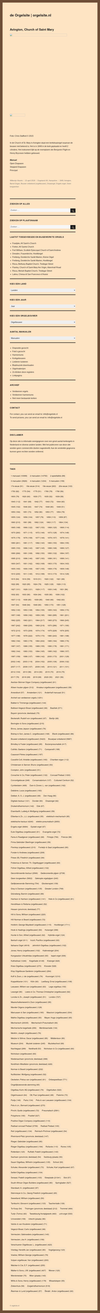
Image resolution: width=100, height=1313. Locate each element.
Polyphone (18, 1115)
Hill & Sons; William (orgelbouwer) (28, 914)
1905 (15, 568)
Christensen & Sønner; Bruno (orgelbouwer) (32, 764)
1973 (27, 630)
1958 (27, 615)
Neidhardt (35, 1048)
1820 (26, 496)
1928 (27, 589)
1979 (40, 635)
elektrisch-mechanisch (58, 816)
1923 (26, 584)
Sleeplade (53, 1177)
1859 (63, 517)
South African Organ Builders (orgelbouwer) (32, 1182)
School (58, 1162)
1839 (59, 496)
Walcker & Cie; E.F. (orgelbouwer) (28, 1265)
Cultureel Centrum (64, 780)
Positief (34, 1115)
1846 (27, 506)
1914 (64, 573)
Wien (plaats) (37, 1275)
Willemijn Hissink (16, 180)
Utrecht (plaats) (36, 1218)
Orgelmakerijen (19, 369)
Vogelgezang (56, 1249)
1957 (15, 615)
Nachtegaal (18, 1048)
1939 (38, 599)
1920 (49, 579)
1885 (15, 548)
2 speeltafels (57, 475)
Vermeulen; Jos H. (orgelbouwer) (27, 1239)
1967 (15, 625)
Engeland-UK (43, 180)
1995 (52, 651)
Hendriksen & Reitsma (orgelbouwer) (29, 904)
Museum (17, 1043)
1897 (40, 558)
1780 (48, 491)
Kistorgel (53, 960)
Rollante (52, 1146)
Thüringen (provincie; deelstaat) (41, 1208)
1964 (40, 620)
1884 (64, 542)
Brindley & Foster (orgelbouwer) (26, 744)
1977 (15, 635)
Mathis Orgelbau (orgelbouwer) (26, 1017)
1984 (40, 640)
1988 (27, 646)
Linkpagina (17, 375)
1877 (40, 537)
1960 (52, 615)
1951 (61, 604)
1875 (15, 537)
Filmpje (52, 837)
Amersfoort (17, 692)
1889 (64, 548)
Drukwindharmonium (22, 806)
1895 (15, 558)
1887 (40, 548)
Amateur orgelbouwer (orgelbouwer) (54, 687)
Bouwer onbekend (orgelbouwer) (33, 184)
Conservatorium (41, 780)
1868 (52, 527)
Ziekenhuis (17, 1285)
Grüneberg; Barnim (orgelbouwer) (27, 893)
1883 (52, 542)
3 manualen (19, 481)
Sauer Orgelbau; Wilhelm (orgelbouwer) (30, 1162)
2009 (40, 666)
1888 (52, 548)
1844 (60, 501)
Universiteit (18, 1218)
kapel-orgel (58, 955)
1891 (27, 553)
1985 (52, 640)
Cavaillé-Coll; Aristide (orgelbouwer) (29, 759)
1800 (15, 496)
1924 (37, 584)
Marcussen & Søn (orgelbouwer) (27, 1012)
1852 (38, 511)
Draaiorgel (51, 184)
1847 (38, 506)
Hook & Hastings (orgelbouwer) (26, 929)
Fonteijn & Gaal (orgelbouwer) (53, 847)
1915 (15, 579)
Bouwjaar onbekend (60, 739)
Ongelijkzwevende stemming (25, 1084)
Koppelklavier (19, 981)
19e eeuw (49, 486)
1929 (40, 589)
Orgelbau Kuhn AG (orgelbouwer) (27, 1089)
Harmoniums (17, 355)
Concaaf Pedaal (60, 775)
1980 (52, 635)
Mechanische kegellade (23, 1027)
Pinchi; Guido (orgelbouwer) (25, 1110)
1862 (39, 522)
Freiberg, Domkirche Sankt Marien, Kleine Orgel (33, 257)
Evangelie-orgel (51, 831)
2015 (49, 671)
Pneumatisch (50, 1110)
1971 (64, 625)
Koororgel (53, 976)
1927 (15, 589)
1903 (52, 563)
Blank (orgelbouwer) (63, 733)
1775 (37, 491)
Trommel (66, 1208)
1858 (51, 517)
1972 (15, 630)
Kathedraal (18, 960)
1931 (64, 589)
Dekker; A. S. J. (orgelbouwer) (26, 795)
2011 (64, 666)
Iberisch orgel (19, 940)
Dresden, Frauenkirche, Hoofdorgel (27, 254)
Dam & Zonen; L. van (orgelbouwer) (47, 785)
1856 (27, 517)
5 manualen (56, 481)
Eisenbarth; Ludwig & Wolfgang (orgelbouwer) (33, 811)
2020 (48, 677)
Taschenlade (57, 1203)
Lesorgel (16, 991)
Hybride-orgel (56, 935)
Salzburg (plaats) (53, 1156)
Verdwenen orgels (20, 391)
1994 (40, 651)
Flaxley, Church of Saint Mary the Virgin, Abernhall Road (36, 267)
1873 (52, 532)
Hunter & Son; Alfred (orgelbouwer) (28, 935)
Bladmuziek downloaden (23, 365)
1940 (49, 599)
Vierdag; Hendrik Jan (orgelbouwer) (28, 1249)
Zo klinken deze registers (23, 372)
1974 (40, 630)
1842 (38, 501)
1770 (26, 491)
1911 (27, 573)
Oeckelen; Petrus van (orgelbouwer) (28, 1079)
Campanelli (52, 749)
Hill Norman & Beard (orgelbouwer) (28, 919)
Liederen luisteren (20, 362)
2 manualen (38, 475)
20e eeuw (65, 486)
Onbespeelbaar (58, 1079)
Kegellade (36, 960)
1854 (60, 511)
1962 (15, 620)
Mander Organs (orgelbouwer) (26, 1007)
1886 (27, 548)
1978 (27, 635)
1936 (60, 594)
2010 (52, 666)
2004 (40, 661)
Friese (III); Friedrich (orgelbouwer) (27, 857)
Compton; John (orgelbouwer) (25, 769)
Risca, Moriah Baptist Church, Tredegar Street (32, 271)
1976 (64, 630)
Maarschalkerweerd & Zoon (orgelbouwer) (31, 1002)
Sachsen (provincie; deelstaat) (26, 1156)
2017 (15, 677)
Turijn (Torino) (19, 1213)
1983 (27, 640)
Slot (67, 1177)
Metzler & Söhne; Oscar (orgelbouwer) (29, 1038)
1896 (27, 558)
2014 (38, 671)
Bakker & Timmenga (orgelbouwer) (28, 702)
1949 (37, 604)
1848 (49, 506)
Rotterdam (18, 1151)
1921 (60, 579)
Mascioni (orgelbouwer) (59, 1012)
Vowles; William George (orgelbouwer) (29, 1255)
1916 (26, 579)
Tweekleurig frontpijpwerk (43, 1213)
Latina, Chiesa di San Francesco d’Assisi (30, 274)
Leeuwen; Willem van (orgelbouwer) (28, 986)
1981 (64, 635)
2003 (27, 661)
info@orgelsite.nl (50, 414)
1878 (52, 537)
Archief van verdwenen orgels (27, 697)
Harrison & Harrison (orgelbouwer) (28, 898)
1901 (27, 563)
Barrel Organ (15, 184)
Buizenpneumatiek (55, 744)
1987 (15, 646)
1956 (64, 610)
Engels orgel (61, 184)
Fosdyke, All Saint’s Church (24, 243)
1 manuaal (19, 475)
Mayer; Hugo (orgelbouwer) (58, 1017)
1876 (27, 537)
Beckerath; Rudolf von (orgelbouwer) (28, 718)
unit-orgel (65, 1213)
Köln (35, 981)
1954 (40, 610)
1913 (52, 573)
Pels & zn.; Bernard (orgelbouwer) (28, 1105)
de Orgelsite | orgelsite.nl (30, 15)
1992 (15, 651)
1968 (27, 625)
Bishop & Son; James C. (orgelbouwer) (30, 733)
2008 (27, 666)
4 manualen (38, 481)
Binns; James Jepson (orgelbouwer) (28, 728)
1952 (15, 610)
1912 (40, 573)
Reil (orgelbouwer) (21, 1131)
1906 (27, 568)
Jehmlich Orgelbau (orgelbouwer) (49, 945)
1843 (49, 501)
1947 (15, 604)
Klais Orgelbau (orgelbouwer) (26, 966)
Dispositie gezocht (20, 348)
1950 (49, 604)
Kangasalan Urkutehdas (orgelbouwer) (29, 955)
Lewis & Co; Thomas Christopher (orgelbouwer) (47, 991)
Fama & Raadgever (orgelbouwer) (27, 837)
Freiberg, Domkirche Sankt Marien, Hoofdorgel (32, 260)
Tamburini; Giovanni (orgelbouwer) (28, 1203)
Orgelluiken (53, 1089)
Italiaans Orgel (20, 945)
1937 (15, 599)
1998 (27, 656)
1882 (40, 542)
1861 (27, 522)
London (54, 997)
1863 (51, 522)
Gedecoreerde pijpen (53, 873)
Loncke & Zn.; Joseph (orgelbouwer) (28, 997)
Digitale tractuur (20, 800)
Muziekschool (56, 1043)
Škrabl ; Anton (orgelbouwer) (59, 1291)
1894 (64, 553)
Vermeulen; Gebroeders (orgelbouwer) (30, 1234)
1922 (15, 584)
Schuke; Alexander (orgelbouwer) (27, 1167)
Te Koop (16, 1208)
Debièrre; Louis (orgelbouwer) (26, 790)
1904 (64, 563)
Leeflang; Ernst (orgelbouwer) (56, 981)
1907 (40, 568)
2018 (26, 677)
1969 (40, 625)
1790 (59, 491)
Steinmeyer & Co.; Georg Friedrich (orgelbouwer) (34, 1193)
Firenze (66, 837)
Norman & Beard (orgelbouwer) (27, 1069)
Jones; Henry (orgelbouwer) (25, 950)
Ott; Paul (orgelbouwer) (42, 1095)
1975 (52, 630)
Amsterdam (34, 692)
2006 (64, 661)
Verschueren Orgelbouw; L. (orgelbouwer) (31, 1244)
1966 (64, 620)
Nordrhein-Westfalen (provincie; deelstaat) (31, 1064)
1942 (60, 599)
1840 (15, 501)
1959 (40, 615)
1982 (15, 640)
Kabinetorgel (51, 950)
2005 (52, 661)
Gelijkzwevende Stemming (25, 883)
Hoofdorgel (62, 924)
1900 (15, 563)
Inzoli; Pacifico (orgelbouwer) (44, 940)
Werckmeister (19, 1275)
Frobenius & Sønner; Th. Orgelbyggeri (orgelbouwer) (35, 862)
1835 (48, 496)
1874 (64, 532)
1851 (27, 511)
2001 (64, 656)
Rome (66, 1146)
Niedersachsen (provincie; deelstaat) (29, 1058)
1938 (27, 599)
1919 (37, 579)
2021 (59, 677)
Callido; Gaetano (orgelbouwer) (26, 749)
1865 (15, 527)
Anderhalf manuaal (55, 692)
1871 (27, 532)
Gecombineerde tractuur (24, 873)
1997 (15, 656)
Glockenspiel (50, 883)
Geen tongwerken (21, 878)
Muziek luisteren (35, 1043)
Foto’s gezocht (18, 351)
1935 (48, 594)
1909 (64, 568)
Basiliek (56, 708)
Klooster (50, 966)
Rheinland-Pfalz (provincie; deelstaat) (29, 1136)
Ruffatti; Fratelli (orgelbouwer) (43, 1151)
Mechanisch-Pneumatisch (44, 1022)
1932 (15, 594)
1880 (15, 542)
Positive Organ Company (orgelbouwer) (30, 1120)
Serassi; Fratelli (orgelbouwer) (26, 1177)
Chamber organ (59, 759)
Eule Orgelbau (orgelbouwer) (25, 831)
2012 (15, 671)
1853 (49, 511)
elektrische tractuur (22, 821)
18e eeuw (33, 486)
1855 (15, 517)
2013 (27, 671)
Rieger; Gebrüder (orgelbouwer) (26, 1141)
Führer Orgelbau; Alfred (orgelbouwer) (30, 868)
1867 (40, 527)
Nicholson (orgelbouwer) (23, 1053)
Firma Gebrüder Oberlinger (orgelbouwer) (31, 842)
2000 (52, 656)
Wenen (54, 1270)
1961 (64, 615)
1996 (64, 651)
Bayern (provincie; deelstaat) (25, 713)
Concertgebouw (20, 780)
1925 (49, 584)
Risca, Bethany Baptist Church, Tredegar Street (32, 264)
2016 (60, 671)
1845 (15, 506)
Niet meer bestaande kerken (24, 398)
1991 (64, 646)
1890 (15, 553)
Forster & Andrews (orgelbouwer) (28, 852)
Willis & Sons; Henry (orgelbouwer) (28, 1280)
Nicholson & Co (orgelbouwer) (59, 1048)
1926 (61, 584)
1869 (64, 527)
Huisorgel (51, 929)
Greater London (54, 888)
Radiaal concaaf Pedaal (24, 1126)
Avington (67, 180)
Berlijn (54, 718)
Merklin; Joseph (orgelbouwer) (26, 1033)
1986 (64, 640)
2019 (37, 677)
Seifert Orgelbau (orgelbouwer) (27, 1172)
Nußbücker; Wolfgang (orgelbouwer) (28, 1074)
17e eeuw (17, 486)
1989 (40, 646)
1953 (27, 610)
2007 (15, 666)
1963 (27, 620)
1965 (52, 620)
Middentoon (58, 1038)
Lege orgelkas (57, 986)
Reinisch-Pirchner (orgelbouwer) (51, 1131)
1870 (15, 532)
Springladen (63, 1182)
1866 (27, 527)
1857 (39, 517)
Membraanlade (48, 1027)
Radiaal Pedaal (50, 1126)
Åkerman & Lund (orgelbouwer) (26, 1291)
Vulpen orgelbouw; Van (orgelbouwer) (30, 1260)
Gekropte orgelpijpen (46, 878)
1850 (15, 511)
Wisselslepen (57, 1280)
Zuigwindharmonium (38, 1285)
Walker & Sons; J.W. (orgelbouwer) (28, 1270)
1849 (61, 180)
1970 (52, 625)
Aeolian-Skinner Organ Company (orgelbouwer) (33, 682)
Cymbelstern (19, 785)
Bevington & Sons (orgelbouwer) (27, 723)
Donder (37, 800)
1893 (52, 553)
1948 (26, 604)
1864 (63, 522)
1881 (27, 542)
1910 (15, 573)
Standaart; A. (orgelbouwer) (25, 1187)
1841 (27, 501)
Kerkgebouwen (18, 358)
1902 (40, 563)
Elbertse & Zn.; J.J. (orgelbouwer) (27, 816)
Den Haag (49, 795)
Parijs (16, 1100)
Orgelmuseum (19, 1095)
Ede (40, 806)
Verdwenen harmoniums (22, 395)
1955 (52, 610)
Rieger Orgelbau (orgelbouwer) (27, 1146)
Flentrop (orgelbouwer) (23, 847)
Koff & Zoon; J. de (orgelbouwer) (27, 976)
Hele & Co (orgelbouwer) (61, 898)
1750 (15, 491)
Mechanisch (20, 1022)
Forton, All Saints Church (23, 247)
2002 (15, 661)
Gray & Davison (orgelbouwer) (26, 888)
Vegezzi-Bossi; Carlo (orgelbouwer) (28, 1229)
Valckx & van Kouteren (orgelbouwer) (29, 1224)
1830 (37, 496)
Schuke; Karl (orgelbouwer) (60, 1167)
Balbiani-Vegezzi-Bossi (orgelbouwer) (29, 708)
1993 (27, 651)
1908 (52, 568)
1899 (64, 558)
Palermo (62, 1095)
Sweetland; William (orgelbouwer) (27, 1198)
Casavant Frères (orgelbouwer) (27, 754)
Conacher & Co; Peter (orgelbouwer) (29, 775)
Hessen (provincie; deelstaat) (25, 909)
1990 (52, 646)
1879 (64, 537)
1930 (52, 589)
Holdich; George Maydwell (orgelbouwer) (31, 924)
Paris (28, 1100)
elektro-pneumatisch (48, 821)
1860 (15, 522)
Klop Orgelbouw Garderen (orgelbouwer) (31, 971)
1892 (40, 553)
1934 (37, 594)
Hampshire (53, 180)
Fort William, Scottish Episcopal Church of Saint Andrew (36, 250)
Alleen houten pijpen (22, 687)
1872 (40, 532)
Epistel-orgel (38, 826)
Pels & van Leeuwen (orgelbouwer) (53, 1100)
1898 (52, 558)
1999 (40, 656)
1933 (26, 594)
